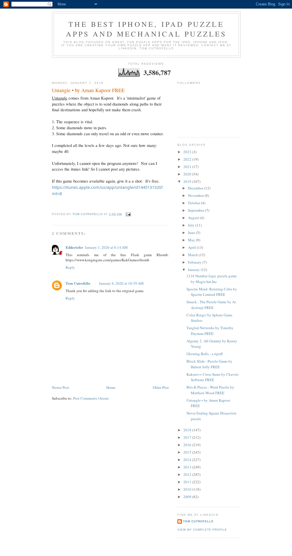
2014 (187, 459)
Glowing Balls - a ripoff (204, 353)
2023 (187, 151)
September (196, 210)
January (194, 269)
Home (110, 387)
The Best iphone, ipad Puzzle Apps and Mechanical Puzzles (146, 29)
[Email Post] (128, 214)
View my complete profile (202, 529)
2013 (187, 467)
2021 (187, 166)
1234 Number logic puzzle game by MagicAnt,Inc (211, 278)
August (194, 217)
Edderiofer (74, 247)
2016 (187, 444)
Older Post (161, 387)
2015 (187, 452)
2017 (187, 437)
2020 (187, 174)
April (192, 247)
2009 (187, 496)
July (191, 225)
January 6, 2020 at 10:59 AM (121, 283)
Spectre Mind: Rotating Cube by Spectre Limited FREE (211, 291)
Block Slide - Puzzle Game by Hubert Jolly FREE (209, 364)
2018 (187, 429)
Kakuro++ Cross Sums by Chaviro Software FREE (212, 377)
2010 (187, 489)
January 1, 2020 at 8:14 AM (106, 247)
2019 (187, 181)
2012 (187, 474)
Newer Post (60, 387)
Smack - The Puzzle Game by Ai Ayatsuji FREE (211, 304)
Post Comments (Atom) (91, 398)
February (195, 262)
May (192, 239)
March (193, 254)
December (196, 188)
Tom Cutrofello (78, 283)
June (192, 232)
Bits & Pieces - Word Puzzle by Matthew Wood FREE (210, 390)
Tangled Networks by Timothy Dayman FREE (210, 330)
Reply (70, 267)
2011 (187, 481)
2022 (187, 159)
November (196, 195)
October (194, 202)
